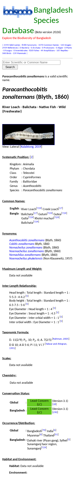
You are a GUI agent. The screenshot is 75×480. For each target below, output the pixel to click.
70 (44, 430)
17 (60, 208)
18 (54, 404)
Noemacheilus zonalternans (26, 251)
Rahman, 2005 (61, 339)
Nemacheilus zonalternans (25, 247)
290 (55, 412)
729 (39, 208)
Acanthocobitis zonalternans (26, 240)
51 (56, 434)
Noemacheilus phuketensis (26, 258)
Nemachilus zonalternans (25, 255)
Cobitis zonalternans (22, 244)
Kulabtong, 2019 (31, 146)
